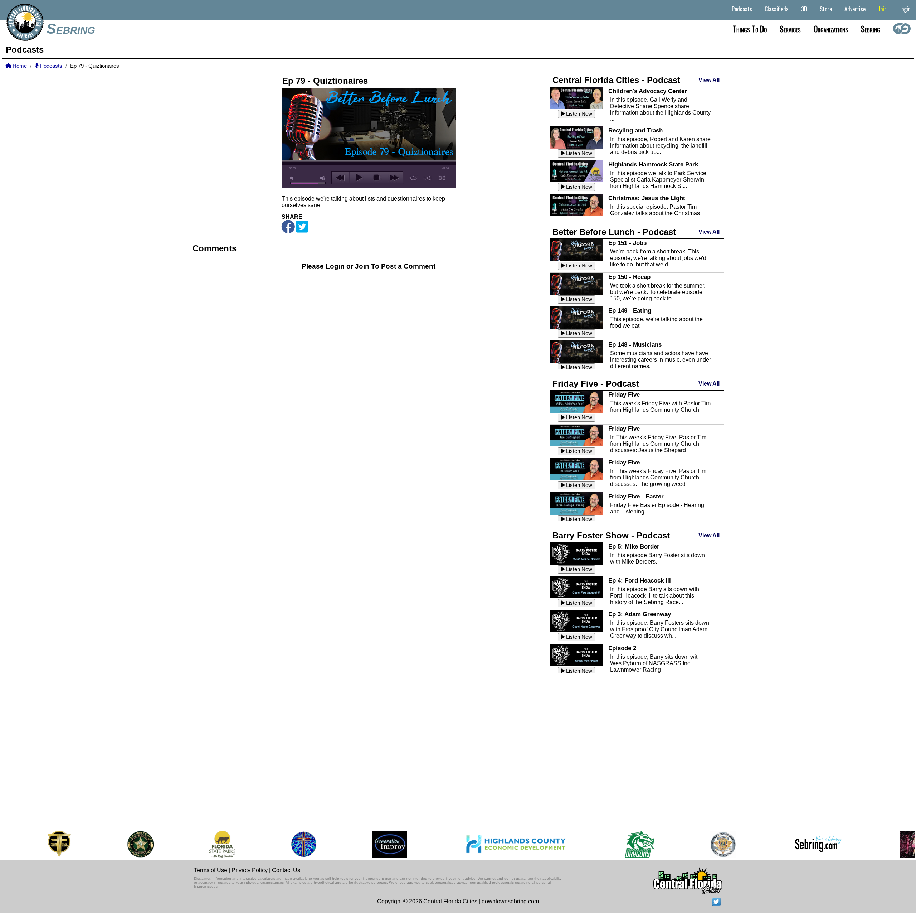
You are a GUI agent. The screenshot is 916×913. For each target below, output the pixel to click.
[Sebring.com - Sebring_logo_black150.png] (792, 844)
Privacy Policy (250, 870)
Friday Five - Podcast (595, 383)
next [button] (394, 178)
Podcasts (742, 9)
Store (826, 9)
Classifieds (777, 9)
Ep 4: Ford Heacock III (639, 580)
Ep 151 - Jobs (627, 242)
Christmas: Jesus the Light (646, 198)
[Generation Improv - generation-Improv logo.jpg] (363, 844)
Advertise (855, 9)
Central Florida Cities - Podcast (616, 80)
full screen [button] (442, 178)
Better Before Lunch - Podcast (614, 232)
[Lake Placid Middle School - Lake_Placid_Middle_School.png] (614, 844)
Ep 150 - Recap (629, 276)
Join (882, 9)
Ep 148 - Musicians (635, 344)
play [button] (358, 178)
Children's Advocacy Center (647, 91)
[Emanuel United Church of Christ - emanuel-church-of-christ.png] (278, 844)
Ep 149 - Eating (629, 310)
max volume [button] (323, 178)
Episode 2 (622, 648)
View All (709, 80)
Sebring (71, 29)
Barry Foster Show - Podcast (611, 535)
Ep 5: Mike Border (633, 546)
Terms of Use (210, 870)
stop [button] (376, 178)
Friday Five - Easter (636, 496)
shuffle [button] (427, 178)
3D (804, 9)
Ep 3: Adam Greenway (639, 614)
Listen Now (578, 114)
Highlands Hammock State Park (653, 164)
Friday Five (624, 394)
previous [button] (340, 178)
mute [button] (293, 178)
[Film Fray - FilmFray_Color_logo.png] (33, 844)
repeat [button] (413, 178)
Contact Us (286, 870)
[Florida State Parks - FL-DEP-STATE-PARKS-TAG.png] (196, 844)
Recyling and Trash (635, 130)
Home (19, 66)
